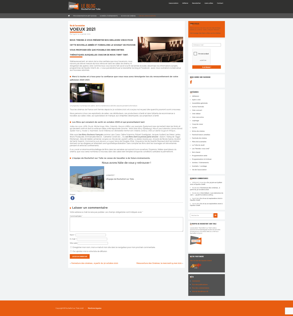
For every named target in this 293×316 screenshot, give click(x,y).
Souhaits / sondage (199, 166)
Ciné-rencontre (198, 117)
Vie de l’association (147, 16)
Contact (220, 3)
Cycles (194, 127)
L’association (173, 3)
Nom (72, 235)
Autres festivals (198, 107)
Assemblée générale (200, 103)
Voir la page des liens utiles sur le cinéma (205, 33)
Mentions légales (94, 308)
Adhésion (195, 96)
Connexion (196, 281)
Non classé (196, 152)
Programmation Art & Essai (84, 16)
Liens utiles (209, 3)
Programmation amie (199, 155)
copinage (195, 120)
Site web (73, 243)
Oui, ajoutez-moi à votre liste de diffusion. (89, 251)
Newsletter (196, 3)
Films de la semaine (199, 142)
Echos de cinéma (128, 16)
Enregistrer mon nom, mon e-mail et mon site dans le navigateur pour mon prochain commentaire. (114, 247)
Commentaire (76, 216)
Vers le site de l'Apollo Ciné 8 (201, 260)
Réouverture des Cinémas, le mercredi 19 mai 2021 (159, 263)
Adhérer (185, 3)
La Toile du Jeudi (198, 145)
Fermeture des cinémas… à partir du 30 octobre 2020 (94, 263)
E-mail (73, 239)
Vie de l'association (77, 25)
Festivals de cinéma (199, 138)
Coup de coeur (197, 124)
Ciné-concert (197, 110)
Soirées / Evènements (109, 16)
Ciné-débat (196, 113)
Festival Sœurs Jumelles (201, 135)
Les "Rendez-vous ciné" (201, 148)
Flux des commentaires (200, 288)
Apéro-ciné (196, 100)
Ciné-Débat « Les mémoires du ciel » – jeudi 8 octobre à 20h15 (206, 194)
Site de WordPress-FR (200, 291)
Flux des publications (200, 284)
